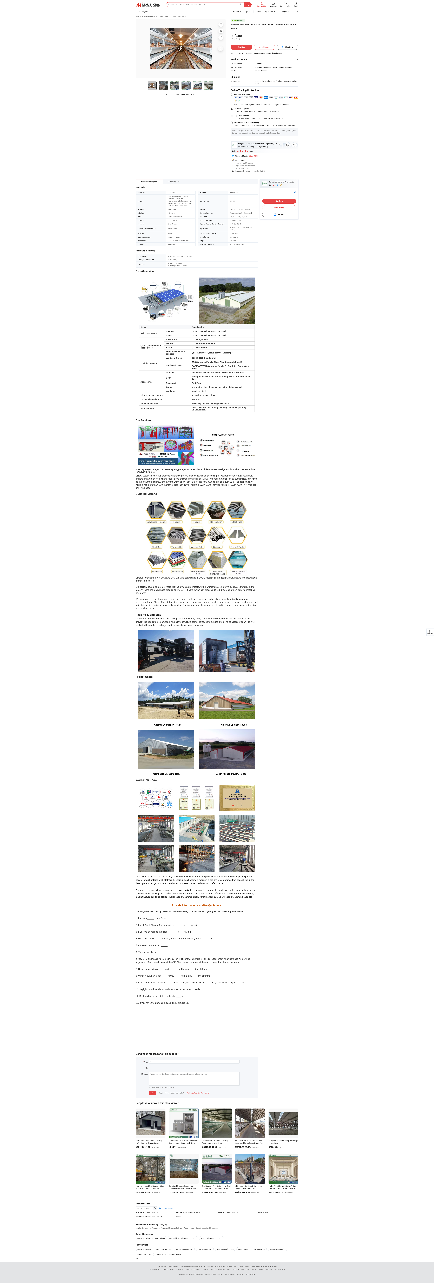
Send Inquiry (264, 47)
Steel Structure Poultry (277, 1249)
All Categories (143, 11)
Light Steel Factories (205, 1249)
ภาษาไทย (254, 1269)
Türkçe (261, 1269)
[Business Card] (295, 191)
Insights (274, 1267)
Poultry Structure (259, 1249)
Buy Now (241, 47)
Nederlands (221, 1269)
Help (258, 11)
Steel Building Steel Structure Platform (182, 1238)
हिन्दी (247, 1269)
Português (179, 1269)
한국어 (235, 1269)
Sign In (234, 171)
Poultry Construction (144, 1254)
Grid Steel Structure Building (227, 1213)
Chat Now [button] (289, 47)
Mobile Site (266, 1267)
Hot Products (162, 1267)
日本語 (242, 1269)
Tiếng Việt (268, 1269)
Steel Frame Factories (163, 1249)
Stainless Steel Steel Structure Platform (151, 1238)
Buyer (246, 11)
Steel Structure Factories (184, 1249)
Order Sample (277, 53)
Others (178, 1217)
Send (152, 1093)
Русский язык (197, 1269)
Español (171, 1269)
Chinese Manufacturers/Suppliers (190, 1267)
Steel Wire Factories (144, 1249)
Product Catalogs (167, 1208)
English (164, 1269)
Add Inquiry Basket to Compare (181, 94)
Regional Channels (243, 1267)
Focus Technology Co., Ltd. (202, 1274)
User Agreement (230, 1274)
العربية (229, 1269)
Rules (297, 11)
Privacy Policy (250, 1274)
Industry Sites (231, 1267)
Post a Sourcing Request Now (198, 1093)
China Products (173, 1267)
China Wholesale (208, 1267)
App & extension (270, 11)
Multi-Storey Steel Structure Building (188, 1213)
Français (187, 1269)
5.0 (270, 185)
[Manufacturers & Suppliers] (148, 4)
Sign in (296, 6)
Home (137, 16)
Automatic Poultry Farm (225, 1249)
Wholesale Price (220, 1267)
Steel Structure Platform (179, 16)
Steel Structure (164, 16)
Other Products (263, 1213)
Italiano (205, 1269)
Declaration (240, 1274)
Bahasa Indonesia (279, 1269)
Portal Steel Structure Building (146, 1213)
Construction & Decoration (150, 16)
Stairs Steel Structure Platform (211, 1238)
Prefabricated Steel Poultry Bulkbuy (169, 1254)
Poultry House (243, 1249)
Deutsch (212, 1269)
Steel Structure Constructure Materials (149, 1217)
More (138, 1259)
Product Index (256, 1267)
